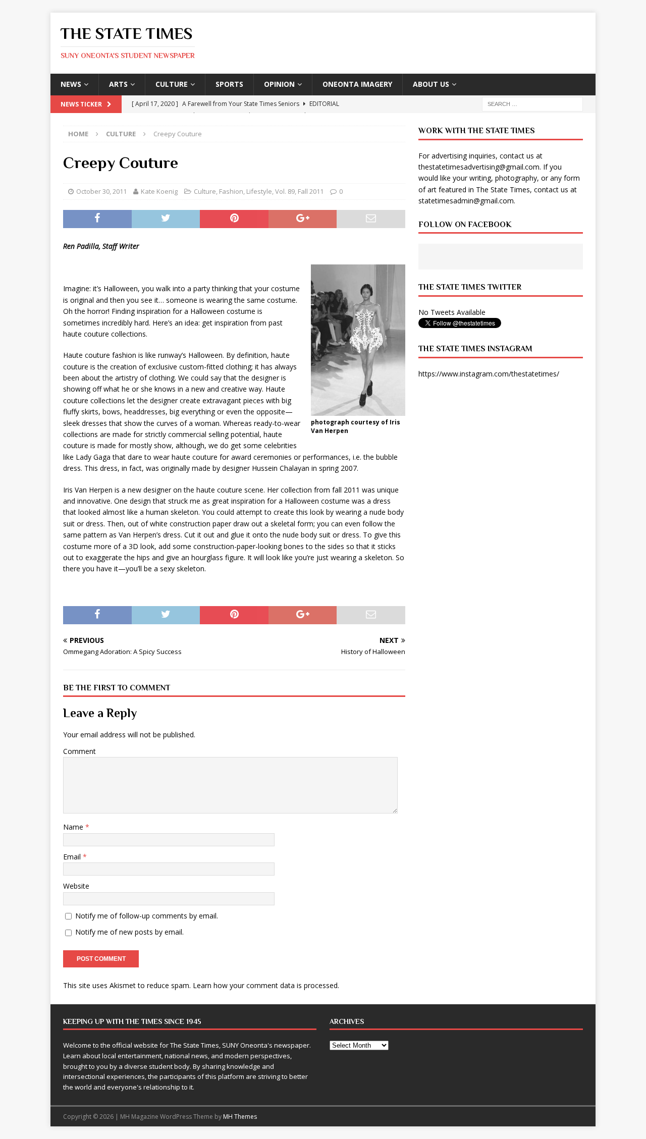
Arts (118, 84)
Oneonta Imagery (357, 84)
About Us (431, 84)
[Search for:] (532, 103)
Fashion (231, 191)
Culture (171, 84)
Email (73, 856)
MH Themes (240, 1116)
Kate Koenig (159, 191)
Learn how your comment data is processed (265, 985)
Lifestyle (259, 191)
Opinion (279, 84)
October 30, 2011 (101, 191)
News (71, 84)
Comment (79, 751)
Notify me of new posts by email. (129, 932)
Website (76, 886)
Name (74, 827)
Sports (229, 84)
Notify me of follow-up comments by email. (146, 915)
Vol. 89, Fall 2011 (299, 191)
